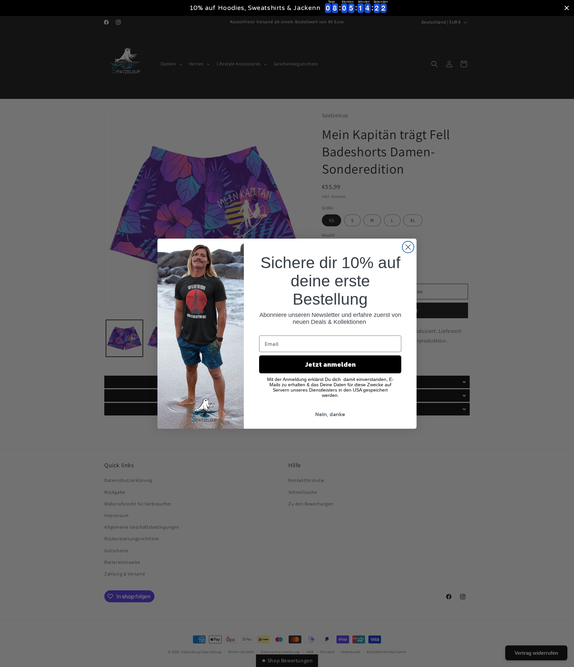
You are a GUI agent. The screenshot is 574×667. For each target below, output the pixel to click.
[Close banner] (567, 8)
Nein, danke (330, 414)
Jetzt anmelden (330, 364)
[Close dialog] (408, 247)
